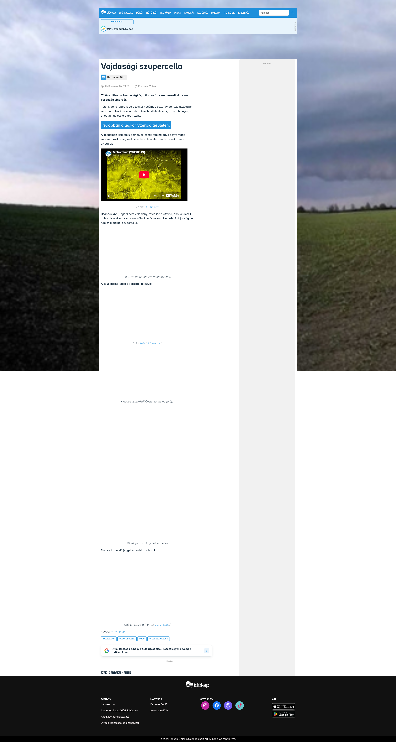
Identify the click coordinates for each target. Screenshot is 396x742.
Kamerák (189, 13)
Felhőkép (165, 13)
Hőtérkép (151, 13)
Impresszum (108, 704)
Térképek (229, 13)
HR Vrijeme (154, 343)
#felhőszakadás (158, 639)
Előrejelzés (126, 13)
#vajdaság (109, 639)
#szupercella (127, 639)
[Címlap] (110, 12)
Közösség (202, 13)
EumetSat (152, 207)
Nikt (142, 343)
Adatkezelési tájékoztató (115, 716)
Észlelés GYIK (158, 704)
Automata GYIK (159, 710)
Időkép (139, 13)
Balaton (216, 13)
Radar (177, 13)
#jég (142, 639)
